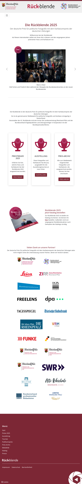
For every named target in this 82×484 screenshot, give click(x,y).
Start (3, 430)
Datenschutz (16, 467)
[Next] (71, 69)
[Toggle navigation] (6, 15)
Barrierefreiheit (27, 467)
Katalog (4, 451)
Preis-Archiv (6, 445)
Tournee (5, 439)
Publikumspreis (7, 442)
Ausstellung (6, 436)
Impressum (6, 467)
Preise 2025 (6, 433)
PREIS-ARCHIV (64, 179)
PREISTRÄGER (17, 177)
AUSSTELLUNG (41, 175)
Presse (4, 453)
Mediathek (5, 448)
